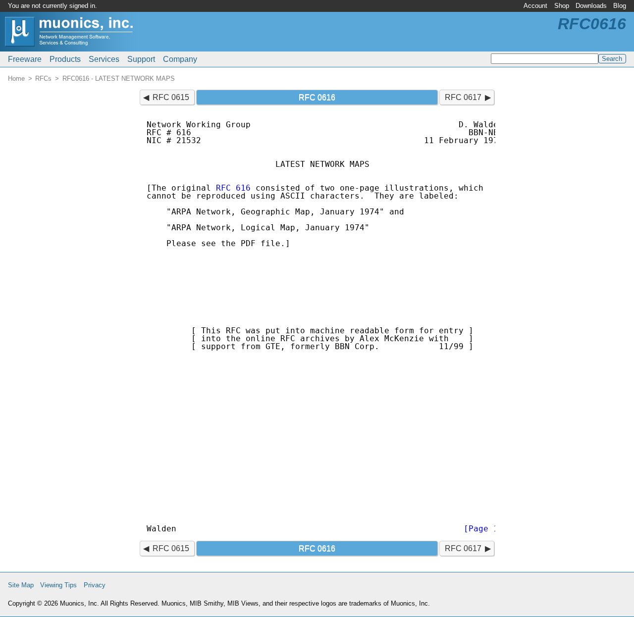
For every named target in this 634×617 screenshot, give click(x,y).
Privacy (95, 585)
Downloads (591, 5)
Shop (561, 5)
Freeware (25, 59)
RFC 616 (233, 188)
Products (65, 59)
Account (535, 5)
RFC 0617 (463, 97)
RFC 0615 (171, 97)
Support (141, 59)
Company (180, 59)
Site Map (21, 585)
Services (104, 59)
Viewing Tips (58, 585)
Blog (619, 5)
